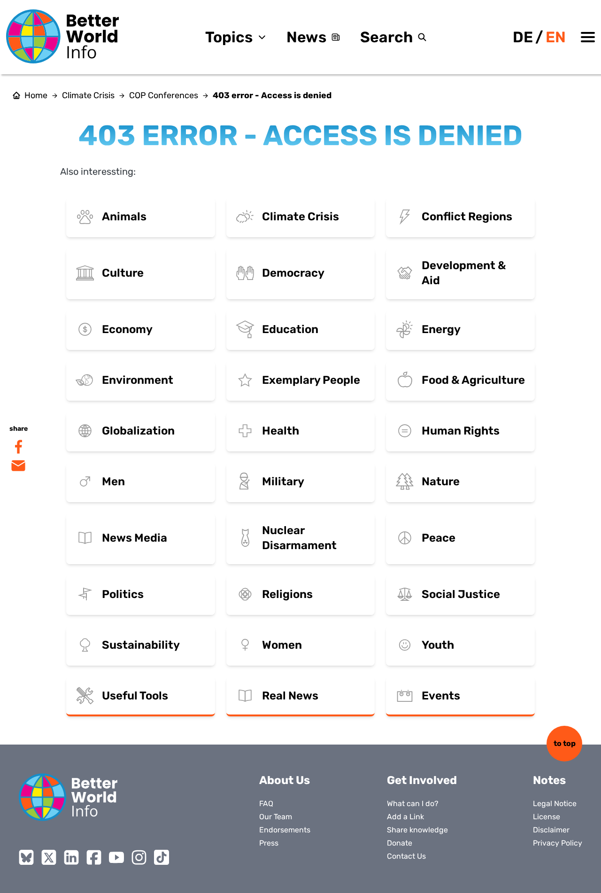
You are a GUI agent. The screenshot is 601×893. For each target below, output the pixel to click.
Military (283, 481)
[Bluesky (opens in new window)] (26, 857)
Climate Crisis (88, 95)
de (523, 37)
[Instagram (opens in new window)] (138, 857)
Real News (290, 695)
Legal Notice (555, 803)
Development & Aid (464, 273)
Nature (441, 481)
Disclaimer (551, 829)
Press (268, 843)
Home (35, 95)
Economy (127, 329)
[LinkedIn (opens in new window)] (71, 857)
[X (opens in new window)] (48, 857)
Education (290, 329)
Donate (399, 843)
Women (282, 645)
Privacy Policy (557, 843)
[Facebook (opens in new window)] (93, 857)
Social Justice (461, 594)
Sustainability (141, 645)
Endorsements (284, 829)
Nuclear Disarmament (299, 538)
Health (280, 430)
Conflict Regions (467, 216)
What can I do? (413, 803)
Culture (123, 273)
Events (441, 695)
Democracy (293, 273)
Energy (441, 329)
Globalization (138, 430)
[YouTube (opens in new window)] (116, 857)
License (546, 816)
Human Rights (461, 430)
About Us (284, 780)
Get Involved (422, 780)
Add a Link (405, 816)
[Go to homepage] (62, 36)
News (306, 37)
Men (113, 481)
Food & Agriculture (473, 380)
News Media (134, 537)
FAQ (266, 803)
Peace (438, 537)
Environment (137, 380)
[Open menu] (588, 37)
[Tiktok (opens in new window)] (161, 857)
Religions (287, 594)
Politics (123, 594)
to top (565, 743)
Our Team (275, 816)
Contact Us (406, 856)
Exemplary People (311, 380)
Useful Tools (135, 695)
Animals (124, 216)
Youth (438, 645)
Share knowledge (417, 829)
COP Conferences (163, 95)
